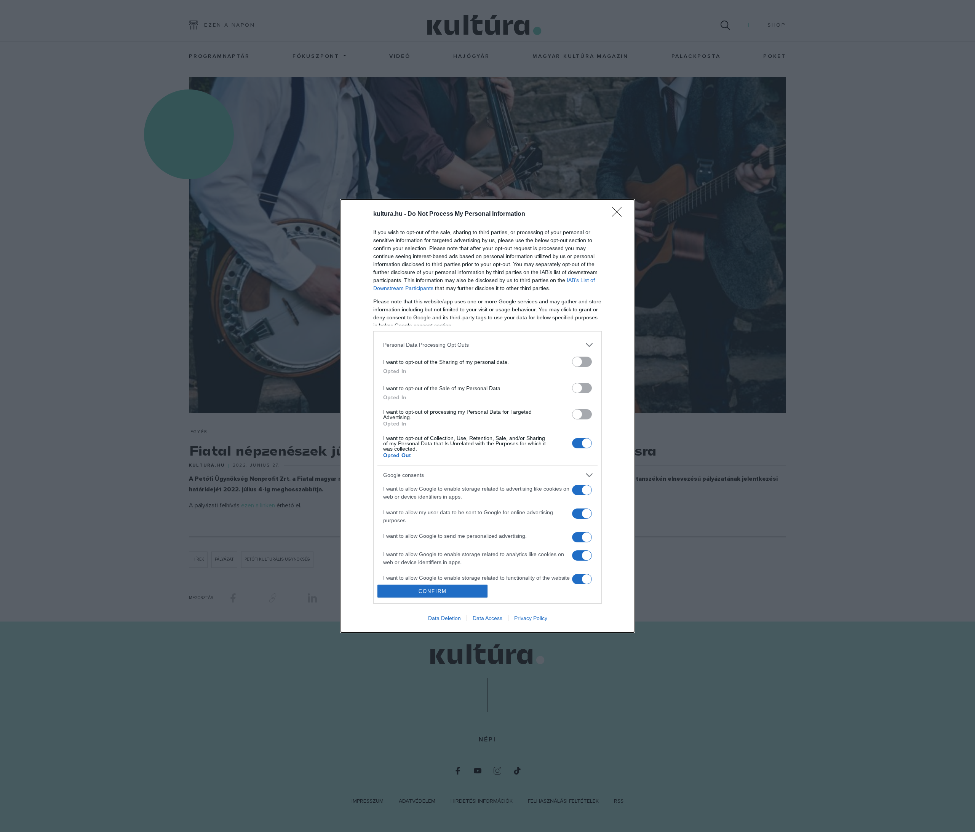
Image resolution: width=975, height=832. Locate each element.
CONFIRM (433, 591)
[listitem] (487, 345)
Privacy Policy (530, 618)
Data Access (487, 618)
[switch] (582, 362)
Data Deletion (444, 618)
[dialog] (487, 416)
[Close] (619, 214)
